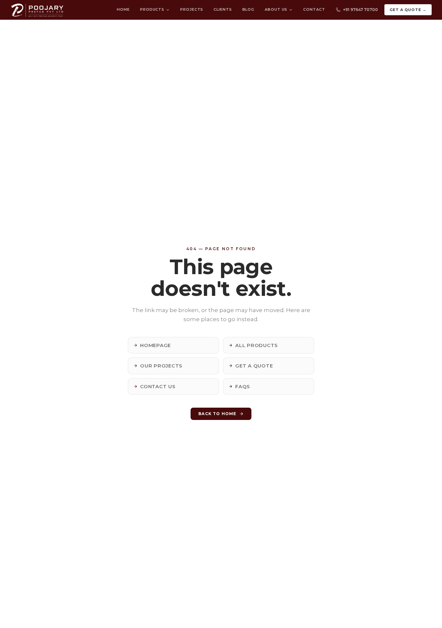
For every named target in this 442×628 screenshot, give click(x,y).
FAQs (242, 386)
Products (152, 9)
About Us (276, 9)
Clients (223, 9)
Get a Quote (254, 366)
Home (123, 9)
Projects (191, 9)
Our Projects (161, 366)
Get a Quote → (408, 9)
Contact (314, 9)
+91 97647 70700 (360, 9)
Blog (248, 9)
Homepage (155, 345)
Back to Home (217, 413)
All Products (256, 345)
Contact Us (158, 386)
